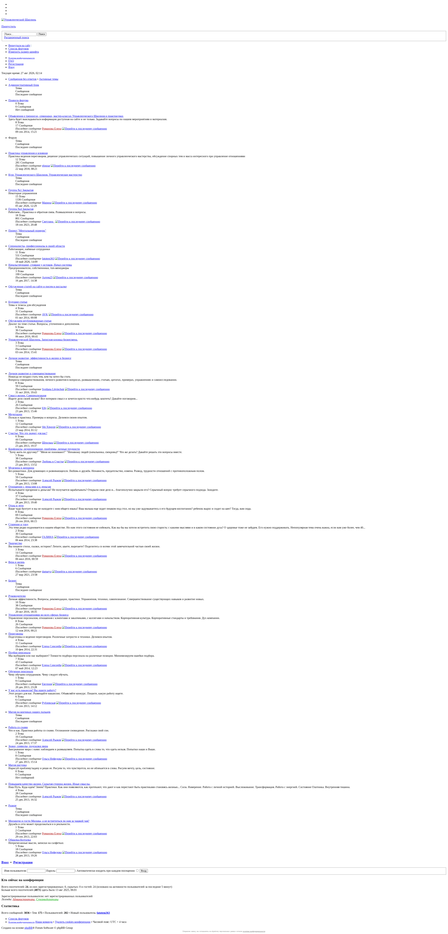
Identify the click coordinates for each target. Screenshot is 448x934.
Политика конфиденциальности (21, 58)
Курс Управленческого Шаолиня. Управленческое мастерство (45, 174)
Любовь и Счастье (53, 461)
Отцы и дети (16, 505)
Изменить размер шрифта (23, 51)
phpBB (28, 927)
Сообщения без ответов (22, 79)
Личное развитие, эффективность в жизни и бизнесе (39, 358)
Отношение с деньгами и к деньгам (29, 486)
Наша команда (43, 921)
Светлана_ (48, 221)
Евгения (47, 684)
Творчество (15, 543)
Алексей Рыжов (51, 480)
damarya (46, 571)
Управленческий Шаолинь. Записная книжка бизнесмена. (43, 339)
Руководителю (17, 595)
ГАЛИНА (48, 536)
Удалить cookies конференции (72, 921)
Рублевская (48, 702)
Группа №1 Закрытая (20, 190)
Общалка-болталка (19, 839)
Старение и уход (18, 524)
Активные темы (48, 79)
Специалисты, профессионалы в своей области (36, 246)
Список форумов (18, 48)
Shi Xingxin (48, 426)
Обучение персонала (20, 671)
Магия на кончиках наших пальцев (29, 711)
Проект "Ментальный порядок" (27, 230)
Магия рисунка (17, 765)
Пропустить (8, 26)
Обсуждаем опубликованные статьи (29, 320)
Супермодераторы (47, 899)
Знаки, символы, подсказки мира (28, 746)
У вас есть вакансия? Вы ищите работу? (32, 690)
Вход (11, 67)
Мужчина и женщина (21, 467)
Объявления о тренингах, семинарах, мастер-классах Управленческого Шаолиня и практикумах (65, 116)
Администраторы (24, 899)
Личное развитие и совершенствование (32, 373)
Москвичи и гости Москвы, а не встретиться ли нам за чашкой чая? (48, 820)
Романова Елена (51, 128)
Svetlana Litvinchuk (53, 389)
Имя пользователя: (15, 870)
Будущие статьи (17, 301)
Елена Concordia (51, 646)
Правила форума (18, 100)
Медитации (15, 414)
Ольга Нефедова (52, 758)
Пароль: (51, 870)
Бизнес (12, 580)
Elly (44, 408)
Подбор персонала (19, 652)
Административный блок (23, 84)
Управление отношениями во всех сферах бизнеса (38, 614)
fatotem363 (48, 258)
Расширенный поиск (16, 37)
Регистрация (15, 64)
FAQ (11, 60)
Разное (12, 805)
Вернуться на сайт (19, 45)
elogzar (46, 165)
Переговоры (15, 633)
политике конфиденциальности (254, 931)
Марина (46, 202)
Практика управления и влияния (28, 153)
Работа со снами (18, 727)
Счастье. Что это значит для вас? (27, 433)
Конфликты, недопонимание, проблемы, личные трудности (44, 448)
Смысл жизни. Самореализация (27, 395)
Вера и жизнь (16, 562)
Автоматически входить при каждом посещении (106, 870)
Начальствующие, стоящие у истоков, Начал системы (40, 264)
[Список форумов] (18, 19)
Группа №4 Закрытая (20, 208)
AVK (45, 314)
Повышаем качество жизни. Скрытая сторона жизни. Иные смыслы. (49, 783)
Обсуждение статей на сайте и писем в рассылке (37, 286)
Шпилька (47, 442)
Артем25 (47, 277)
